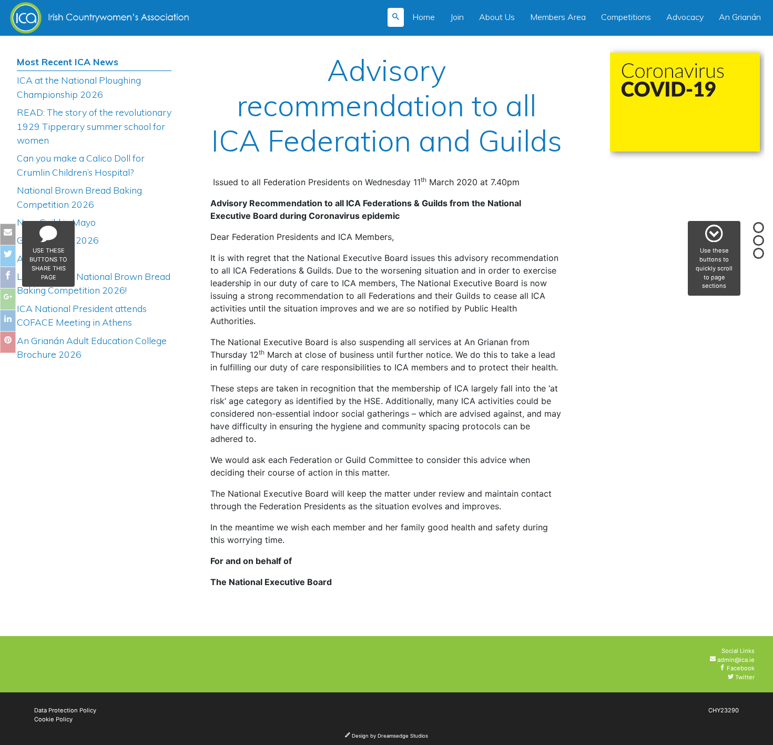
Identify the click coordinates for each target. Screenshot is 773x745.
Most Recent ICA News (67, 61)
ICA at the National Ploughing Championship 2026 (79, 86)
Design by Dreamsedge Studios (389, 736)
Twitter (744, 677)
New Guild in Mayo (56, 222)
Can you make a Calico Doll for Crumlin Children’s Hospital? (81, 164)
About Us (497, 17)
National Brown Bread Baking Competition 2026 (79, 196)
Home (423, 17)
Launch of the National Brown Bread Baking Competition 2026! (93, 283)
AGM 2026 (40, 258)
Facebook (740, 668)
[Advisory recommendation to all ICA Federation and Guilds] (685, 105)
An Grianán (740, 17)
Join (457, 17)
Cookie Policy (53, 719)
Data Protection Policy (65, 710)
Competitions (626, 17)
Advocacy (685, 17)
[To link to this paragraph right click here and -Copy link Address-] (318, 71)
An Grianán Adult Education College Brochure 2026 (92, 347)
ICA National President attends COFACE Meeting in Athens (82, 315)
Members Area (558, 17)
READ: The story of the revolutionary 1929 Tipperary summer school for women (94, 126)
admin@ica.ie (735, 659)
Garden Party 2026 (58, 240)
